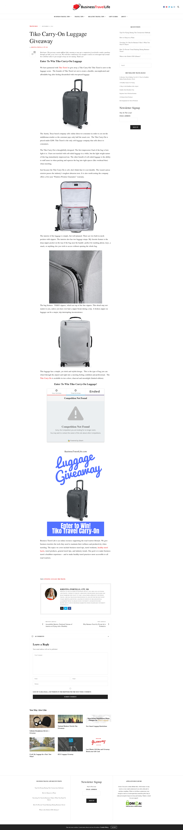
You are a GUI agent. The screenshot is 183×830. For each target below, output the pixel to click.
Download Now (109, 423)
